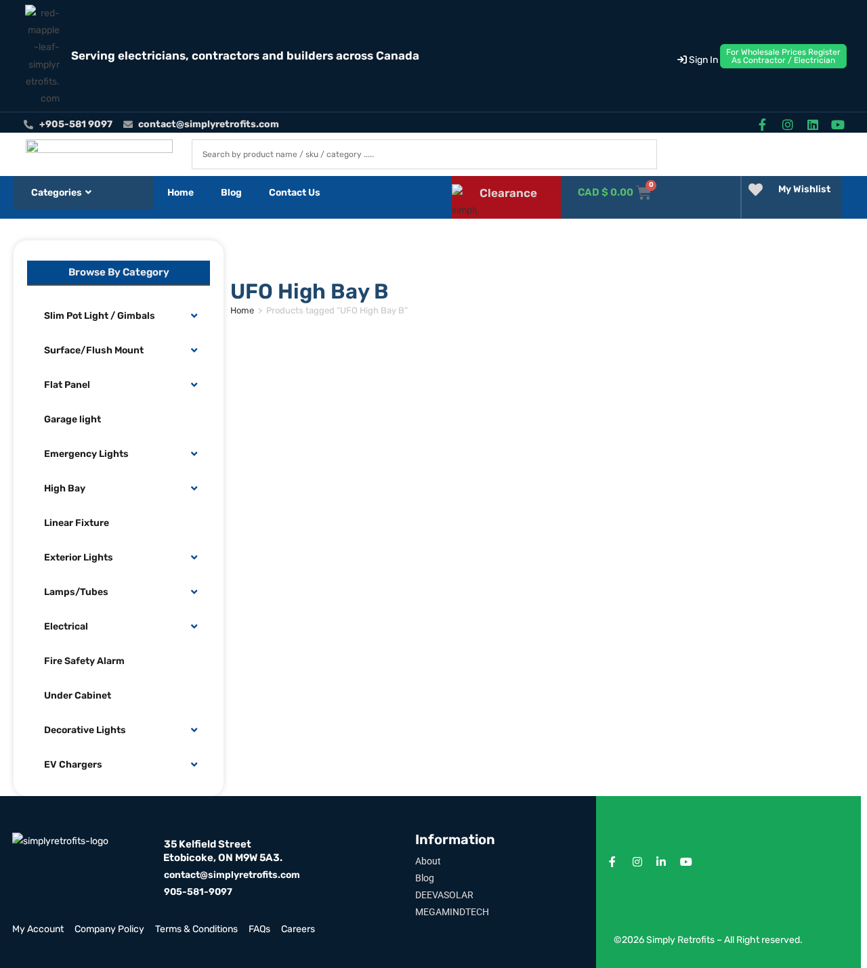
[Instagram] (787, 124)
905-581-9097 (198, 892)
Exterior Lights (78, 557)
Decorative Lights (85, 730)
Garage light (72, 419)
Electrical (66, 626)
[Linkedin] (813, 124)
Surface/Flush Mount (94, 350)
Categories (56, 192)
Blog (231, 192)
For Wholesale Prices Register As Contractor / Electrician (783, 56)
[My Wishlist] (755, 190)
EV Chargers (73, 764)
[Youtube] (838, 124)
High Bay (64, 488)
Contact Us (294, 192)
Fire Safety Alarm (84, 661)
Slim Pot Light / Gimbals (99, 316)
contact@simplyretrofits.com (232, 875)
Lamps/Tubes (76, 592)
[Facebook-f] (762, 124)
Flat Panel (67, 385)
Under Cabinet (77, 695)
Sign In (702, 60)
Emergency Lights (86, 454)
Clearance (508, 193)
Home (180, 192)
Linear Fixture (76, 523)
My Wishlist (804, 189)
